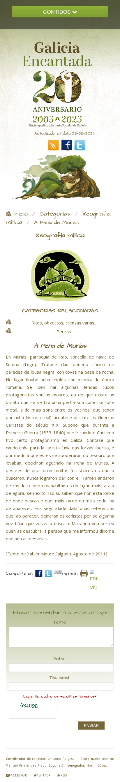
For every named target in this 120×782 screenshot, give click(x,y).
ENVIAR (91, 725)
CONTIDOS (57, 11)
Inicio (21, 214)
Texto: (60, 622)
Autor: (60, 659)
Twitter (44, 775)
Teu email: (60, 678)
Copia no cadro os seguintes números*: (60, 696)
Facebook (18, 775)
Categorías (55, 214)
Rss (64, 775)
